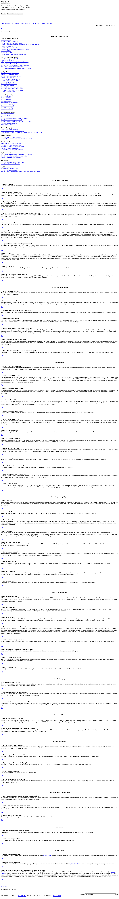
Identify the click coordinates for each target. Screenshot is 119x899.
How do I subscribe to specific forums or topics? (14, 156)
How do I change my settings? (9, 59)
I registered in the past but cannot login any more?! (15, 49)
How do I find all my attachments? (10, 164)
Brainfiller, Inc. (22, 896)
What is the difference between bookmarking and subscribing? (18, 154)
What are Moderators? (7, 115)
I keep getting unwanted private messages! (12, 131)
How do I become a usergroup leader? (11, 120)
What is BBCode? (6, 96)
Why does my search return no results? (11, 145)
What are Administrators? (8, 113)
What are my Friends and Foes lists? (11, 137)
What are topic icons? (7, 109)
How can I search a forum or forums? (11, 143)
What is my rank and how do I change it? (12, 66)
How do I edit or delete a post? (9, 74)
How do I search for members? (9, 148)
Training (43, 23)
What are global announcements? (10, 102)
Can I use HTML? (6, 98)
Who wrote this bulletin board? (9, 168)
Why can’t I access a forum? (8, 82)
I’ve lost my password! (7, 46)
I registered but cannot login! (9, 48)
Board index (4, 29)
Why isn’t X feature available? (9, 170)
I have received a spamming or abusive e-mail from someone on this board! (21, 132)
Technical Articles (25, 23)
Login (2, 23)
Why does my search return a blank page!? (12, 146)
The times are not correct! (8, 60)
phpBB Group (47, 855)
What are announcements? (8, 104)
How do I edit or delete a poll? (9, 80)
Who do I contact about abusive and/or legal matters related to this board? (21, 171)
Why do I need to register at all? (9, 41)
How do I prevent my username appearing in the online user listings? (20, 44)
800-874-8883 (57, 896)
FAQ (12, 23)
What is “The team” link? (8, 124)
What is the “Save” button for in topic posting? (13, 88)
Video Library (35, 23)
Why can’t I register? (6, 52)
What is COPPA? (6, 51)
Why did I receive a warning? (9, 85)
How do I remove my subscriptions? (11, 157)
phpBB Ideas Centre (74, 863)
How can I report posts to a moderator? (11, 87)
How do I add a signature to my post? (11, 76)
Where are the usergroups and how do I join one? (14, 118)
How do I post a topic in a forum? (10, 73)
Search (17, 23)
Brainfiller (49, 23)
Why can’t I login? (6, 40)
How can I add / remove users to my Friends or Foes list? (16, 138)
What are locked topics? (7, 107)
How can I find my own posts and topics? (12, 149)
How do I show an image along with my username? (15, 65)
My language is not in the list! (9, 63)
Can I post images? (6, 101)
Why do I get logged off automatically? (11, 43)
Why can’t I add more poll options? (10, 79)
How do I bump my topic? (8, 91)
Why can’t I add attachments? (9, 84)
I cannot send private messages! (9, 129)
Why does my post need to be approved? (12, 90)
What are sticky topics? (7, 106)
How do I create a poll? (7, 77)
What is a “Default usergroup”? (9, 123)
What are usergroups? (7, 117)
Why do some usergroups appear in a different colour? (16, 121)
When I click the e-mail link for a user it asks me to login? (16, 68)
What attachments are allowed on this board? (13, 162)
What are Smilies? (6, 99)
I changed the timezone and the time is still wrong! (14, 62)
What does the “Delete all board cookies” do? (13, 54)
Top (2, 188)
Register (7, 23)
